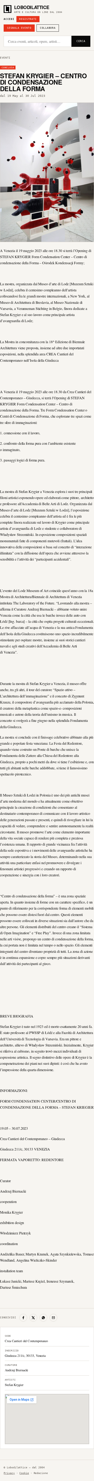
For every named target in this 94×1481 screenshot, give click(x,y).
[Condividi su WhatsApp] (43, 1318)
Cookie (24, 1473)
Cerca (80, 41)
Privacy (9, 1473)
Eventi (5, 57)
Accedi (9, 19)
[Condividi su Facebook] (23, 1318)
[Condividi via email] (53, 1318)
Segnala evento (19, 27)
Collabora (47, 27)
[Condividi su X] (33, 1318)
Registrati (28, 19)
